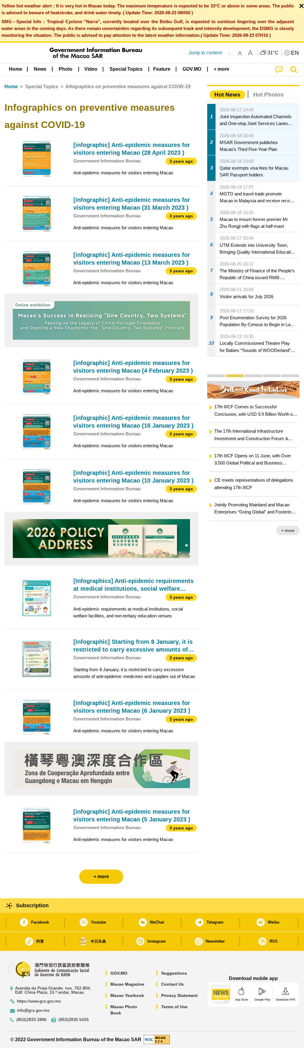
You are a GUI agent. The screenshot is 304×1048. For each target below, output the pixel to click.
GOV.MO (118, 973)
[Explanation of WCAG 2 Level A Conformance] (157, 1039)
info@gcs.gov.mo (33, 1010)
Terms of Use (174, 1006)
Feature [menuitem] (161, 69)
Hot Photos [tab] (268, 94)
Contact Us (172, 984)
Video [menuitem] (90, 69)
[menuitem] (40, 69)
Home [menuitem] (15, 69)
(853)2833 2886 (31, 1019)
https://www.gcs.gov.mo (39, 1001)
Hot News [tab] (227, 94)
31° (273, 52)
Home (11, 86)
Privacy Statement (179, 995)
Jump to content (205, 52)
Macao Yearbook (127, 995)
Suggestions (174, 973)
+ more (287, 530)
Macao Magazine (127, 984)
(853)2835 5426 (73, 1019)
